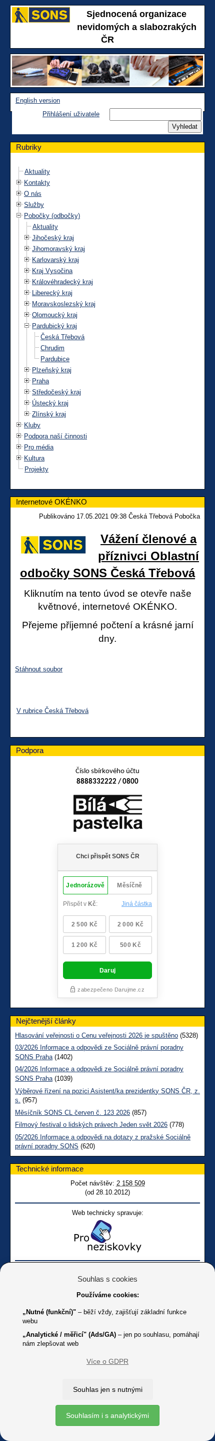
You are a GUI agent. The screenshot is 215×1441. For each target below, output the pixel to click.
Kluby (32, 425)
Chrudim (52, 348)
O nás (33, 193)
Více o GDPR (107, 1361)
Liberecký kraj (52, 293)
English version (38, 100)
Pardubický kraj (54, 326)
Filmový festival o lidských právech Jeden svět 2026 (91, 1124)
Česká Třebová (62, 337)
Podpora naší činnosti (55, 436)
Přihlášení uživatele (71, 114)
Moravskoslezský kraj (64, 304)
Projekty (36, 469)
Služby (34, 204)
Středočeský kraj (56, 392)
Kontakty (37, 182)
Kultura (34, 458)
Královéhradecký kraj (62, 282)
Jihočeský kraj (53, 238)
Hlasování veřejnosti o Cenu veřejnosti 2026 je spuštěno (96, 1035)
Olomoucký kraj (55, 315)
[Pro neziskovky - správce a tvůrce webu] (107, 1236)
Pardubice (55, 359)
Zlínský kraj (49, 414)
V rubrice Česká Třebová (52, 710)
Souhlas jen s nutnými (107, 1389)
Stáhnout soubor (38, 669)
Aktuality (37, 171)
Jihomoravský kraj (58, 249)
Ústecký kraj (50, 403)
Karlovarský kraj (55, 260)
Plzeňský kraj (52, 370)
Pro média (39, 447)
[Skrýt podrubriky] (19, 215)
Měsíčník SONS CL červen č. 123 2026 (72, 1112)
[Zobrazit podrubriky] (19, 182)
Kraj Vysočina (52, 271)
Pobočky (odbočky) (52, 215)
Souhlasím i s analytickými (107, 1415)
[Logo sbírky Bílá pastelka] (108, 815)
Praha (40, 381)
